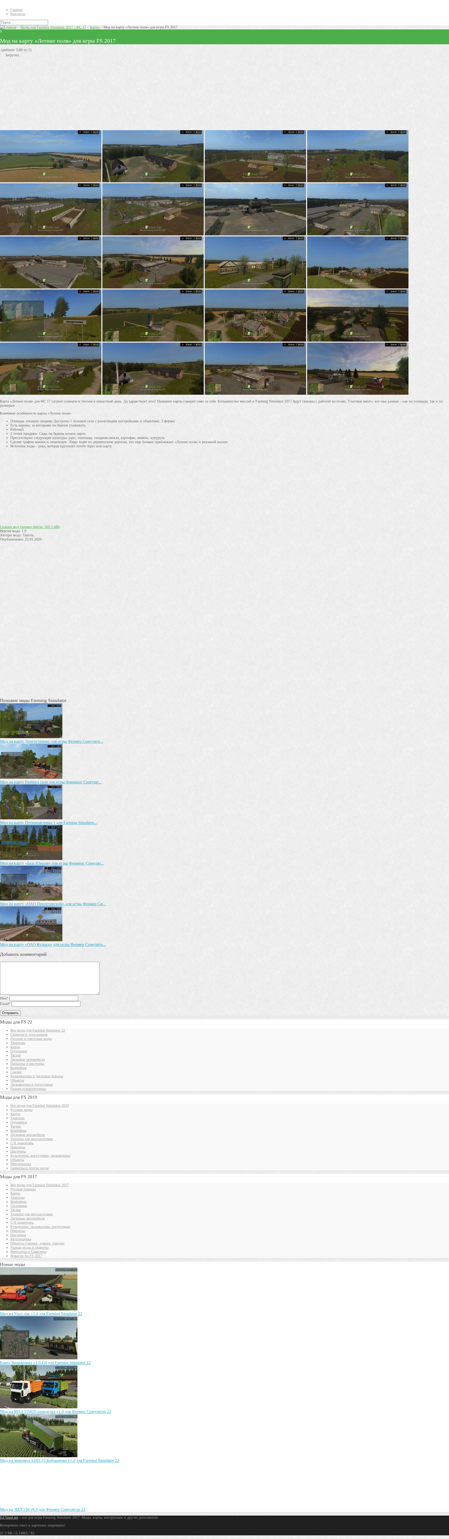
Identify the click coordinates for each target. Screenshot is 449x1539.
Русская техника (23, 1189)
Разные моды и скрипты (29, 1247)
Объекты (17, 1080)
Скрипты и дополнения (28, 1035)
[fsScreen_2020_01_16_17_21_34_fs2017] (255, 234)
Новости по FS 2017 (26, 1256)
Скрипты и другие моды (29, 1168)
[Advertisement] (156, 93)
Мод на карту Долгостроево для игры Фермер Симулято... (51, 741)
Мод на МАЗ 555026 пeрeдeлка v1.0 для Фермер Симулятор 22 (55, 1411)
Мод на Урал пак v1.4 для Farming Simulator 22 (41, 1313)
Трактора (17, 1118)
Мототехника (20, 1164)
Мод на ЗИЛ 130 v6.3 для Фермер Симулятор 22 (42, 1509)
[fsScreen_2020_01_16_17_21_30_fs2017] (357, 234)
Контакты (17, 14)
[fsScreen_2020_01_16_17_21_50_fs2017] (357, 181)
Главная (16, 10)
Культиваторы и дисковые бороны (36, 1076)
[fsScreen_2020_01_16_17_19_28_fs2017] (50, 287)
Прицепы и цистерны (27, 1064)
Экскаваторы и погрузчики (31, 1084)
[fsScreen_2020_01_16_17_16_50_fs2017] (357, 393)
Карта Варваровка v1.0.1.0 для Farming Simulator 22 (45, 1362)
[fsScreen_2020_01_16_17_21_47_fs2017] (50, 234)
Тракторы (17, 1043)
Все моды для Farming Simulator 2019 (39, 1106)
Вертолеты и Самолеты (28, 1252)
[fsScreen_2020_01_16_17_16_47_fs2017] (255, 393)
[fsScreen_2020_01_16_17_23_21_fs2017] (50, 181)
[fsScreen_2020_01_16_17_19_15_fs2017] (153, 287)
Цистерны (18, 1151)
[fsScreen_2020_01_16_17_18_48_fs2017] (357, 287)
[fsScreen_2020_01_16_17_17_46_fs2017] (50, 340)
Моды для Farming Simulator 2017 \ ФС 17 (53, 27)
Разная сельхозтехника (28, 1089)
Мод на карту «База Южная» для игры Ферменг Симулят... (52, 863)
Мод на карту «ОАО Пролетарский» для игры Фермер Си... (53, 904)
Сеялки (16, 1072)
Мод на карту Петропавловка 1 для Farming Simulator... (48, 822)
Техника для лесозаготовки (31, 1139)
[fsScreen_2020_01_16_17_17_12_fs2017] (153, 393)
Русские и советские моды (31, 1039)
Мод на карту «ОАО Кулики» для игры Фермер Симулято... (53, 944)
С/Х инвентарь (22, 1143)
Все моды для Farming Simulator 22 (37, 1030)
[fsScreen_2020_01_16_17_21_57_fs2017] (255, 181)
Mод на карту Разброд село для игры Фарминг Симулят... (51, 782)
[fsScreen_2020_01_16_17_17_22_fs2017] (255, 340)
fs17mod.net (9, 1517)
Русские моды (21, 1110)
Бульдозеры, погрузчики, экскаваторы (40, 1156)
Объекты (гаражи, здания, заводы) (37, 1243)
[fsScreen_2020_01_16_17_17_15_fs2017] (153, 340)
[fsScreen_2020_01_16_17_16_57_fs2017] (50, 393)
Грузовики (18, 1051)
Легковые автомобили (27, 1059)
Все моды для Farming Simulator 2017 (39, 1185)
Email (5, 1004)
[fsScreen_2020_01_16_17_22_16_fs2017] (153, 181)
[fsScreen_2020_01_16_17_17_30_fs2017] (357, 340)
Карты (95, 27)
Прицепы (17, 1147)
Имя (4, 998)
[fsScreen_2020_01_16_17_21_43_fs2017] (153, 234)
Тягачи (15, 1055)
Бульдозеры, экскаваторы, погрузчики (40, 1227)
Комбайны (18, 1068)
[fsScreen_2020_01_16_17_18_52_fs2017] (255, 287)
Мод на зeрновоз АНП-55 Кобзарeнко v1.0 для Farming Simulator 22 (59, 1460)
